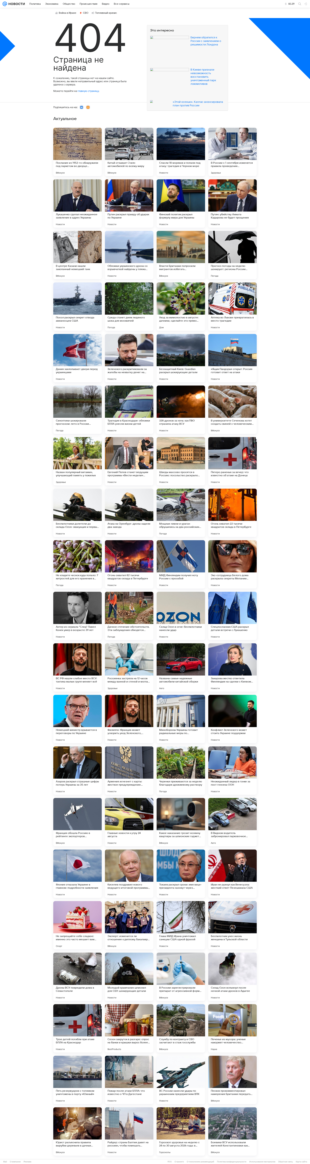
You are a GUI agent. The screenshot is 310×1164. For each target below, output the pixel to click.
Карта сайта (301, 1162)
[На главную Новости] (16, 4)
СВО (85, 13)
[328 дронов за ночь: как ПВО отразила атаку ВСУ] (181, 410)
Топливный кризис (106, 13)
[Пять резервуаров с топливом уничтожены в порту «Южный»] (77, 1080)
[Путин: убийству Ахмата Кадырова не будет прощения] (232, 203)
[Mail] (5, 4)
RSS (170, 1162)
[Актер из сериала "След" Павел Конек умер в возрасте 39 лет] (77, 616)
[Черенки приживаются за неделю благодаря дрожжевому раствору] (181, 770)
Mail (5, 1162)
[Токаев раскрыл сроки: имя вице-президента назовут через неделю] (181, 874)
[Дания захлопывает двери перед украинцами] (77, 358)
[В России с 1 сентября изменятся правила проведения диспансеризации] (232, 152)
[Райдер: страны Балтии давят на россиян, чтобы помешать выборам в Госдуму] (129, 1131)
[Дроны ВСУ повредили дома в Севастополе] (77, 977)
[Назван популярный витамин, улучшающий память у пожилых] (77, 461)
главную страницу (88, 90)
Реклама (27, 1162)
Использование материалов (262, 1162)
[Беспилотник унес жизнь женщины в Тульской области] (232, 925)
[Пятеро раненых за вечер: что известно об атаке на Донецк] (232, 461)
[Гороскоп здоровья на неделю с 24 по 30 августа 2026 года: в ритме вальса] (181, 1131)
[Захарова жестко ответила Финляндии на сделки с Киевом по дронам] (232, 667)
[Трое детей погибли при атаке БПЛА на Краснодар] (77, 1028)
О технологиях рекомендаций (200, 1162)
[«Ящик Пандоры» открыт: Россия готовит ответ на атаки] (232, 358)
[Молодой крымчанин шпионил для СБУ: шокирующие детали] (129, 977)
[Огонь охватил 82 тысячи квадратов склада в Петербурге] (129, 564)
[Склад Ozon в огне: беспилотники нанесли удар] (181, 616)
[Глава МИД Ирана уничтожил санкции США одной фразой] (181, 925)
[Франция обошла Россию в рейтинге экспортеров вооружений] (77, 822)
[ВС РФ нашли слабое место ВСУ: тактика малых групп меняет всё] (77, 667)
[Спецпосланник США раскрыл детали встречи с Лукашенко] (232, 616)
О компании (15, 1162)
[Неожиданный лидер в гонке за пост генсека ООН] (232, 770)
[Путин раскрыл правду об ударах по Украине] (129, 203)
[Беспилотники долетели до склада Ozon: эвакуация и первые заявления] (77, 513)
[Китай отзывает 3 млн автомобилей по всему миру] (129, 152)
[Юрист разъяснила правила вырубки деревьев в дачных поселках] (77, 1131)
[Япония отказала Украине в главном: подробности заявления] (77, 874)
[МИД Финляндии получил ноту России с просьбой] (181, 564)
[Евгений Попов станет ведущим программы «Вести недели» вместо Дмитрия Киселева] (129, 461)
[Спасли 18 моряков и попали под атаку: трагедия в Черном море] (181, 152)
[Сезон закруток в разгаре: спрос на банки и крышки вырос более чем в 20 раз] (129, 1028)
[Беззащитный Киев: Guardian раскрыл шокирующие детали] (181, 358)
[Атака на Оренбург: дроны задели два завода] (129, 513)
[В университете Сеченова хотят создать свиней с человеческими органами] (232, 410)
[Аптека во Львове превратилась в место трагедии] (232, 306)
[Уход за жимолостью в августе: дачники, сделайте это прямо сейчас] (181, 306)
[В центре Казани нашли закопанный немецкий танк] (77, 255)
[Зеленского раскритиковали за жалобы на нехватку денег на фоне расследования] (129, 358)
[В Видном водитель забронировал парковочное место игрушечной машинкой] (232, 822)
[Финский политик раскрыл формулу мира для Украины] (181, 203)
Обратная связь (285, 1162)
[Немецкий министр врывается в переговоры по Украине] (77, 719)
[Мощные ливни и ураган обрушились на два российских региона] (181, 513)
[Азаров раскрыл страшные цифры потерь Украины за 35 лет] (77, 770)
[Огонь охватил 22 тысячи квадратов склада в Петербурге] (232, 513)
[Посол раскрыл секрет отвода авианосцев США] (77, 306)
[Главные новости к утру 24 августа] (129, 822)
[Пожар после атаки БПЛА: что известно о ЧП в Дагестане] (129, 1080)
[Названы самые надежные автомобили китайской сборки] (181, 667)
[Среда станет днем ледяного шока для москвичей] (129, 306)
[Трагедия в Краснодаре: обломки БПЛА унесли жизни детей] (129, 410)
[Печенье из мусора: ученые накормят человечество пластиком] (232, 1028)
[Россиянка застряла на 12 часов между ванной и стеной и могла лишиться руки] (129, 667)
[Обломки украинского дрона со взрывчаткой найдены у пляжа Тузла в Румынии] (129, 255)
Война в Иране (67, 13)
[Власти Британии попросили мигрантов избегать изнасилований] (181, 255)
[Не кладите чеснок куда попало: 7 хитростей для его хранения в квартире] (77, 564)
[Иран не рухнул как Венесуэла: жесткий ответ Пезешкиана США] (232, 874)
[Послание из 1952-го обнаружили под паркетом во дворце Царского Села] (77, 152)
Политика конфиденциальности (231, 1162)
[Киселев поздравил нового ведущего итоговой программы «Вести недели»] (129, 874)
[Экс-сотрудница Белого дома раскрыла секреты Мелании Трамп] (232, 564)
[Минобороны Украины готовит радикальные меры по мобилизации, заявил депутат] (181, 719)
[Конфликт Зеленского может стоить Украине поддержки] (232, 719)
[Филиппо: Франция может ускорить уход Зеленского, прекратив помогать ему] (129, 719)
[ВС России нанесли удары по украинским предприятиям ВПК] (181, 1080)
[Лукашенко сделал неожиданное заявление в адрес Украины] (77, 203)
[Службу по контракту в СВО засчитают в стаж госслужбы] (181, 1028)
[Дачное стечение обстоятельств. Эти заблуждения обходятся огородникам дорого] (129, 616)
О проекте (179, 1162)
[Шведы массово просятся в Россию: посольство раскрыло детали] (181, 461)
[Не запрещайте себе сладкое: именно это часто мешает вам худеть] (77, 925)
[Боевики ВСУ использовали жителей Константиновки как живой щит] (232, 1131)
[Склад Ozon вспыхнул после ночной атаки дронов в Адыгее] (232, 977)
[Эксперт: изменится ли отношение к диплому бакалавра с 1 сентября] (129, 925)
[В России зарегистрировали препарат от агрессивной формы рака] (181, 977)
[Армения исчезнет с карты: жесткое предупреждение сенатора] (129, 770)
